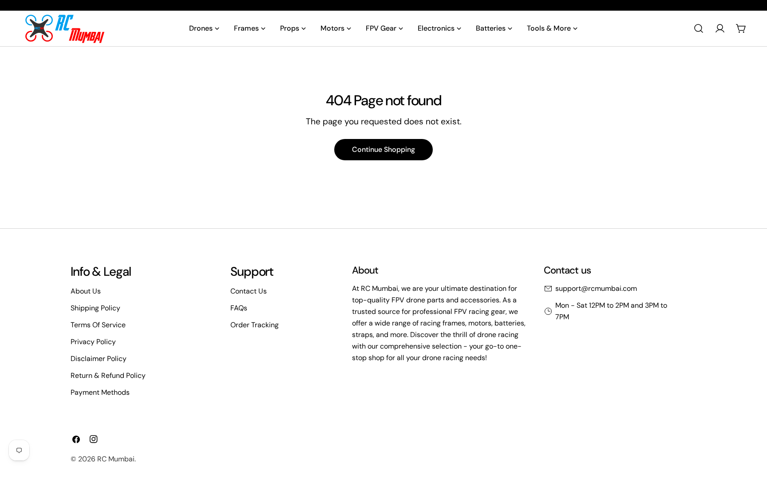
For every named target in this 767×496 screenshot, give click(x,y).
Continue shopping (383, 149)
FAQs (238, 308)
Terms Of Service (98, 324)
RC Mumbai (115, 459)
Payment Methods (100, 392)
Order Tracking (254, 324)
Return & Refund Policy (108, 375)
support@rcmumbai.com (596, 288)
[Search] (699, 28)
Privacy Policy (93, 341)
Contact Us (248, 291)
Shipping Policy (95, 308)
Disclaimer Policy (99, 358)
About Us (86, 291)
